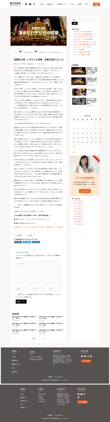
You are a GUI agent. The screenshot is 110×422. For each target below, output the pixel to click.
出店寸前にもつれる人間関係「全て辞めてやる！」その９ (51, 324)
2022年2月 (79, 219)
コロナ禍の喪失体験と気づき (85, 44)
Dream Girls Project (36, 357)
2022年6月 (79, 209)
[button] (86, 4)
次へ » (43, 338)
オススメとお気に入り (83, 37)
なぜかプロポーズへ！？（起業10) (91, 90)
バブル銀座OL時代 (27, 52)
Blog (72, 4)
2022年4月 (79, 214)
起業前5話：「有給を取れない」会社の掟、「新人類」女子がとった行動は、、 (92, 70)
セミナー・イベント (82, 47)
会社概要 (50, 377)
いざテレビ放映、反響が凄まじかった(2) (37, 219)
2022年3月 (79, 216)
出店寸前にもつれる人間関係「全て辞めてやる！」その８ (24, 330)
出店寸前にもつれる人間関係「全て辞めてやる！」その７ (51, 330)
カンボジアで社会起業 (83, 39)
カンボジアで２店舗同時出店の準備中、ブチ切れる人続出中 (91, 101)
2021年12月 (79, 224)
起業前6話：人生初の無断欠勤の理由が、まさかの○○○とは (92, 80)
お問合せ (80, 4)
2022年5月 (79, 211)
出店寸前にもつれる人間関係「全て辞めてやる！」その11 (51, 317)
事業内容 (50, 4)
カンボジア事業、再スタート (85, 42)
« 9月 (73, 152)
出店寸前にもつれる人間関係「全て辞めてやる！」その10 (24, 324)
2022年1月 (79, 221)
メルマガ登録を (39, 211)
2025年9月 (79, 201)
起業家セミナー (62, 4)
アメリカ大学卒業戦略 (83, 34)
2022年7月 (79, 206)
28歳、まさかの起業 (82, 31)
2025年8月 (79, 203)
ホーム (15, 52)
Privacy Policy (59, 377)
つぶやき (78, 49)
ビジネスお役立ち (81, 54)
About (42, 4)
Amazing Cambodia (36, 359)
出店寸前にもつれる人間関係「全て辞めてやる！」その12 (24, 317)
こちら (67, 362)
